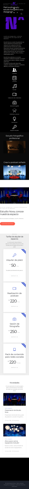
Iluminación (14, 122)
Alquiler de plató (14, 130)
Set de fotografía (14, 106)
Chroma (14, 81)
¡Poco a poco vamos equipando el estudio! (12, 442)
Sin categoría (9, 408)
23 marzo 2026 (8, 420)
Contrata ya (14, 275)
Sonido (14, 89)
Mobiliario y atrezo (14, 114)
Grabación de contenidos (14, 97)
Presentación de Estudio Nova (13, 411)
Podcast (14, 73)
